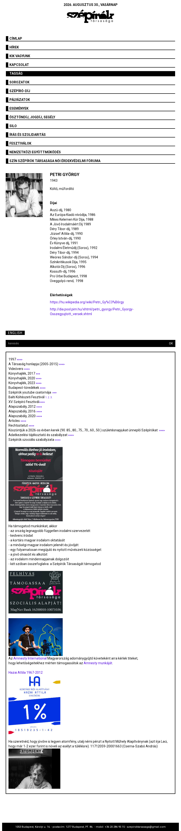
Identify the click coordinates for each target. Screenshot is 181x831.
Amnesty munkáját (97, 663)
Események (19, 108)
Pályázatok (19, 100)
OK (171, 343)
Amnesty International (30, 658)
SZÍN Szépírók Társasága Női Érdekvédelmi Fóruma (54, 161)
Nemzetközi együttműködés (35, 152)
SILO (13, 126)
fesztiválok (20, 143)
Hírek (14, 47)
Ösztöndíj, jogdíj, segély (32, 117)
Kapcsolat (19, 65)
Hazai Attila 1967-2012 (25, 672)
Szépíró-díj (19, 91)
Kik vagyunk (19, 56)
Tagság (16, 73)
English (15, 333)
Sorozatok (19, 82)
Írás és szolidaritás (27, 135)
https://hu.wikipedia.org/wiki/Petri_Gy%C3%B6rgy (87, 302)
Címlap (15, 38)
